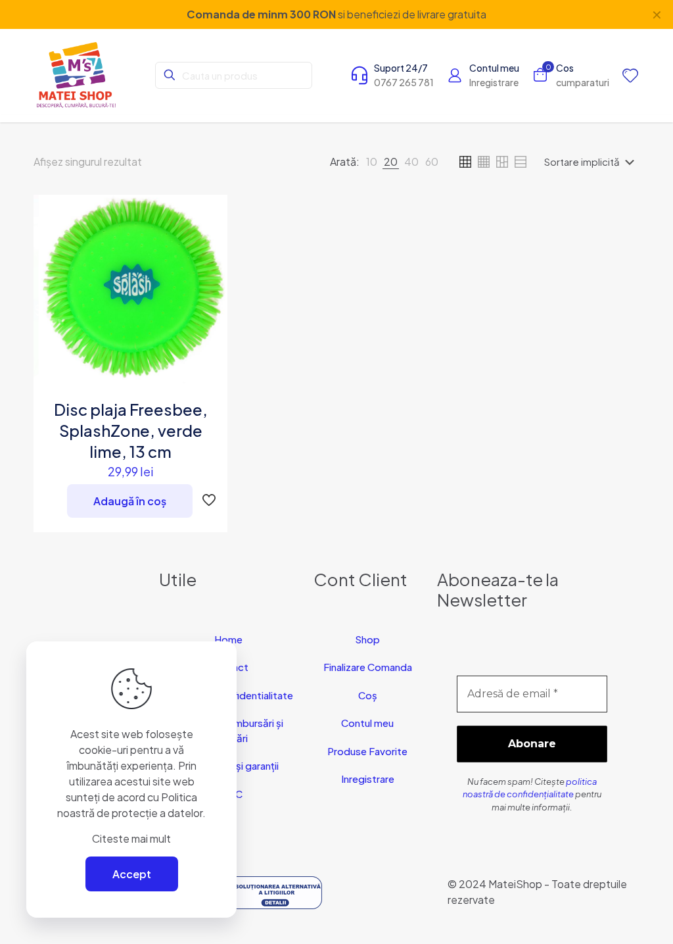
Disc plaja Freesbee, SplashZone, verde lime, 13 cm (131, 430)
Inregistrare (367, 778)
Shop (367, 639)
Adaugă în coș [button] (129, 501)
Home (228, 639)
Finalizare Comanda (367, 666)
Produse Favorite (367, 751)
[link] (372, 162)
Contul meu (367, 722)
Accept (131, 874)
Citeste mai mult (131, 838)
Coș (367, 695)
